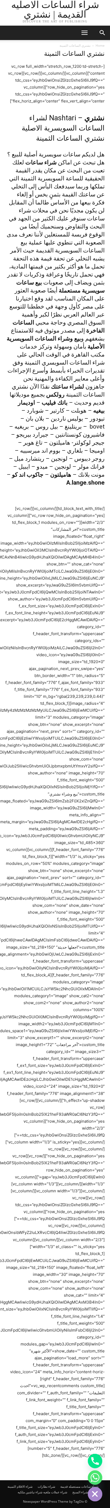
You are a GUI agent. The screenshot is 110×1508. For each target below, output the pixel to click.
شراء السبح (80, 1492)
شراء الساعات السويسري (73, 362)
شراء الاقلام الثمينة (20, 1486)
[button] (84, 33)
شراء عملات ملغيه (55, 1492)
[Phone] (95, 1461)
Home (100, 45)
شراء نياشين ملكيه (30, 1492)
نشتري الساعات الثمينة (70, 138)
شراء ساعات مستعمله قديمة (79, 1486)
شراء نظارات (46, 1486)
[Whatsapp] (95, 1477)
